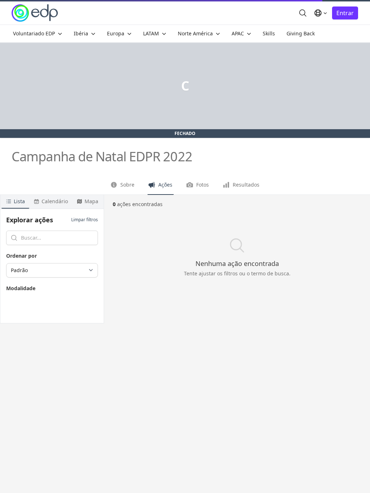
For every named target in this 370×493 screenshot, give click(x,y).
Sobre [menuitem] (127, 184)
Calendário (55, 201)
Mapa (91, 201)
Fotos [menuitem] (202, 184)
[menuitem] (38, 34)
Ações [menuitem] (165, 184)
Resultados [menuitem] (246, 184)
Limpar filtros (84, 220)
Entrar (345, 13)
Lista (19, 201)
